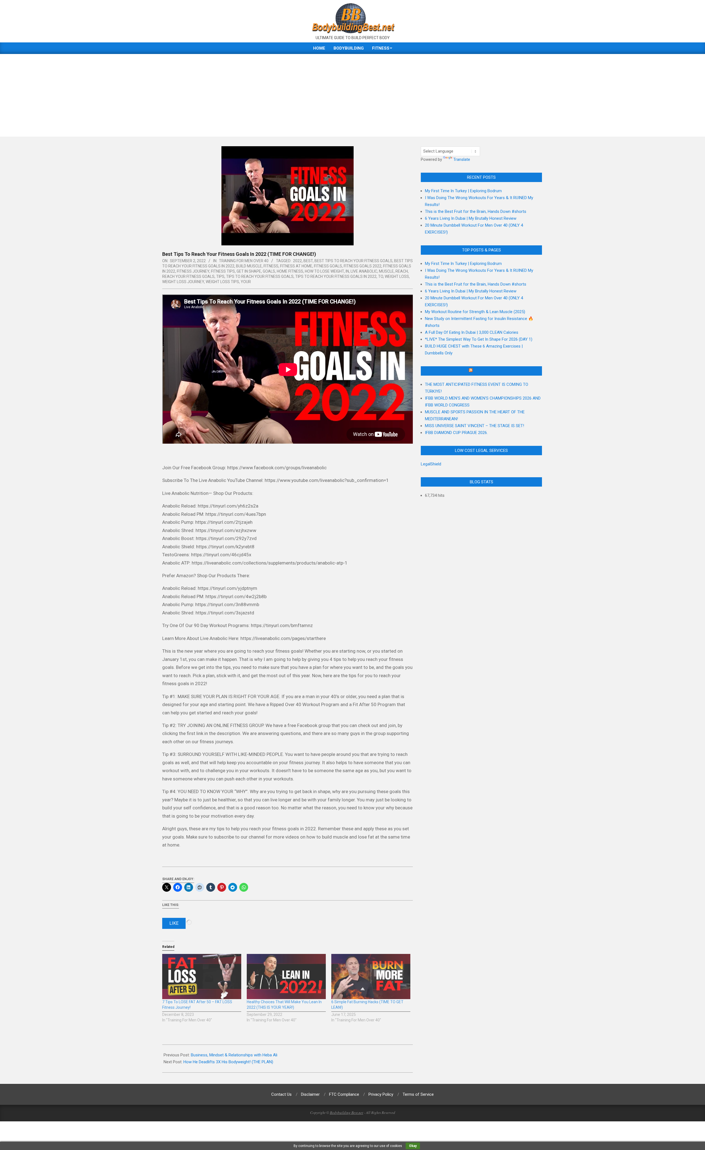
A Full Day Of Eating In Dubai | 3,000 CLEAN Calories (471, 332)
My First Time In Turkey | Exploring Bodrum (463, 190)
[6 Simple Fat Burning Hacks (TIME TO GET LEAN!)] (370, 976)
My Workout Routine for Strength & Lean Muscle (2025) (475, 311)
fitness (271, 266)
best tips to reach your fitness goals (353, 261)
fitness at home (296, 266)
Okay (413, 1146)
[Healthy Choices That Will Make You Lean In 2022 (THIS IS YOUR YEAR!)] (286, 976)
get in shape (249, 271)
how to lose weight (324, 271)
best (308, 261)
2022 (297, 261)
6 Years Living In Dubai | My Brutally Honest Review (470, 218)
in (347, 271)
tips (220, 276)
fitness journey (193, 271)
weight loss (397, 276)
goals (269, 271)
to (380, 276)
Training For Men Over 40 (244, 261)
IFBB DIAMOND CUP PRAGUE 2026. (456, 432)
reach (401, 271)
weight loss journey (183, 282)
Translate (461, 159)
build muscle (249, 266)
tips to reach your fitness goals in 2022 (335, 276)
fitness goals (328, 266)
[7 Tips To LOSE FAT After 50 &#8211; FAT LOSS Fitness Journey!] (201, 976)
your (246, 282)
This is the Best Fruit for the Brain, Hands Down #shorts (475, 211)
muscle (386, 271)
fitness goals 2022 (362, 266)
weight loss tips (222, 282)
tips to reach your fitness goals (260, 276)
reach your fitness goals (188, 276)
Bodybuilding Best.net (346, 1112)
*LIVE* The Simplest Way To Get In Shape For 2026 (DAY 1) (478, 339)
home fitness (290, 271)
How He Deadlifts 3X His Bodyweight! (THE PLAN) (228, 1061)
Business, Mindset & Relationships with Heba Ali (234, 1055)
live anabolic (364, 271)
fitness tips (223, 271)
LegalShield (431, 464)
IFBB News (484, 370)
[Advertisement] (352, 95)
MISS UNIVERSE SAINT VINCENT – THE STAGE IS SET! (474, 425)
